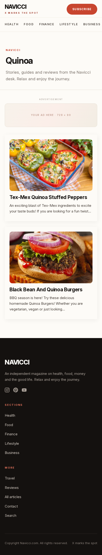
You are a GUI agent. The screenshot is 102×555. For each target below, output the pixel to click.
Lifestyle (69, 24)
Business (91, 24)
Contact (11, 506)
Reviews (12, 487)
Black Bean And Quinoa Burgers (46, 289)
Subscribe (82, 9)
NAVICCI (17, 362)
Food (29, 24)
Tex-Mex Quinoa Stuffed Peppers (48, 197)
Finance (46, 24)
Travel (10, 478)
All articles (13, 497)
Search (10, 515)
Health (12, 24)
